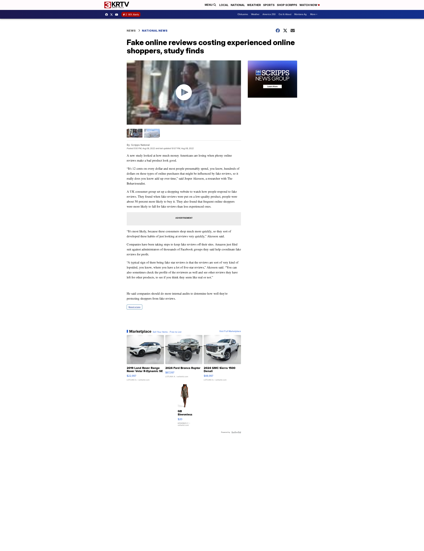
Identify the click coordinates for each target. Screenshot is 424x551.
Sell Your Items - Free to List (167, 332)
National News (155, 30)
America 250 (269, 14)
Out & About (285, 14)
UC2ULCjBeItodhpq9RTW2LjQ (117, 14)
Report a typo (134, 307)
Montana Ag (300, 14)
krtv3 (107, 14)
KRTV (112, 14)
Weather (254, 5)
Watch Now (308, 5)
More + (313, 14)
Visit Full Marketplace (230, 331)
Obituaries (243, 14)
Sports (269, 5)
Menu (209, 4)
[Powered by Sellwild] (236, 432)
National (238, 5)
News (131, 30)
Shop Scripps (287, 5)
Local (223, 5)
